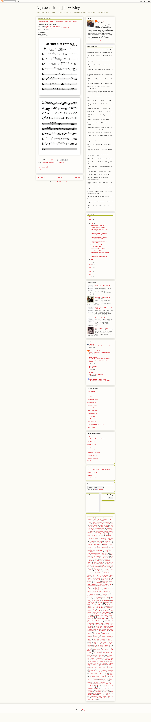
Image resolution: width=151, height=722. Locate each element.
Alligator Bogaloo (93, 525)
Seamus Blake (92, 669)
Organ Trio (108, 645)
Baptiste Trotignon (99, 531)
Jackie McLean (97, 590)
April (92, 259)
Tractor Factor (108, 693)
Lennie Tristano (100, 623)
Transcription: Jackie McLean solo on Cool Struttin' (100, 253)
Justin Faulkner (96, 612)
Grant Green (90, 396)
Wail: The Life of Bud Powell (97, 379)
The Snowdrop (99, 690)
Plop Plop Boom (90, 656)
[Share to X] (64, 160)
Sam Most (111, 666)
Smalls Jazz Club (92, 478)
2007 (91, 274)
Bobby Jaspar (100, 539)
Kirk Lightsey (106, 617)
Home (60, 177)
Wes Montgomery (102, 696)
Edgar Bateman (96, 568)
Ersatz (89, 572)
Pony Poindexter (100, 656)
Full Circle (98, 575)
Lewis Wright (109, 623)
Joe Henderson (105, 600)
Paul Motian (97, 649)
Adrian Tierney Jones (107, 520)
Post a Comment (44, 170)
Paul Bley (89, 649)
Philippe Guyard (104, 653)
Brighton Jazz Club (92, 436)
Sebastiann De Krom (109, 669)
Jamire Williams (107, 591)
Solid (110, 673)
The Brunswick (103, 687)
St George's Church (94, 676)
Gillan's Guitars (105, 579)
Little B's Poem (99, 626)
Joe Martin (100, 602)
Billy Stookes (109, 535)
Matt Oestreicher (105, 635)
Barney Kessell (108, 531)
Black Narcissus (94, 536)
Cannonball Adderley (104, 548)
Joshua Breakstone (92, 410)
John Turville (92, 606)
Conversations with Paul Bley (93, 553)
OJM (94, 645)
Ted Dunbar (90, 683)
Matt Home (97, 635)
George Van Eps (107, 578)
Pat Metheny (109, 648)
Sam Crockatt (104, 666)
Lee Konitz (108, 621)
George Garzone (96, 578)
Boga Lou (92, 541)
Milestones (103, 639)
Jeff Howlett (90, 597)
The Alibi (105, 685)
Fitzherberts (90, 573)
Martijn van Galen (96, 633)
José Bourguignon (91, 609)
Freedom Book (90, 575)
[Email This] (60, 160)
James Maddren (97, 591)
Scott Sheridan (102, 667)
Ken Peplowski (97, 613)
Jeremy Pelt (99, 597)
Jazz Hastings (91, 441)
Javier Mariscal (106, 593)
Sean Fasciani (100, 669)
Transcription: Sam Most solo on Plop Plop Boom (99, 245)
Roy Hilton (108, 664)
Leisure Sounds (90, 623)
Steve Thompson (105, 677)
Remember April (91, 449)
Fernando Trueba (107, 572)
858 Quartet (90, 517)
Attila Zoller (103, 529)
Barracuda (89, 532)
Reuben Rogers (94, 661)
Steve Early (96, 677)
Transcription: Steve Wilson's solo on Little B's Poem (100, 249)
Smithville (103, 673)
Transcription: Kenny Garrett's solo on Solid (99, 241)
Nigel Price (96, 642)
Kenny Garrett (104, 615)
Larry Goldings (95, 620)
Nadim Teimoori (100, 640)
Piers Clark (109, 655)
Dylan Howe (109, 563)
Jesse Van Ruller (92, 405)
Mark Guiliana (97, 632)
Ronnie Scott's (105, 663)
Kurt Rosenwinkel (92, 413)
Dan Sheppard (95, 554)
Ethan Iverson (97, 572)
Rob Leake (109, 661)
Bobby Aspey (110, 538)
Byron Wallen (105, 547)
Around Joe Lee (95, 529)
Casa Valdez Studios (95, 351)
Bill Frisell (101, 535)
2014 (91, 219)
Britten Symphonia (103, 546)
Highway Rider (110, 585)
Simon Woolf (110, 670)
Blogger (84, 710)
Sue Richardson (103, 680)
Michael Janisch (93, 638)
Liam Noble (89, 624)
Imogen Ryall (97, 588)
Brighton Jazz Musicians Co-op (96, 438)
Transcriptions (60, 162)
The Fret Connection (105, 688)
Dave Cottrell (106, 556)
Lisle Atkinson (90, 626)
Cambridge (95, 548)
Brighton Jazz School (92, 546)
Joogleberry (109, 607)
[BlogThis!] (62, 160)
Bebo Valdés (97, 532)
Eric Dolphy (105, 569)
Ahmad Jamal (92, 522)
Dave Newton (95, 557)
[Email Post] (57, 160)
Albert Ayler (107, 522)
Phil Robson (96, 653)
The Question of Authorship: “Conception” (99, 380)
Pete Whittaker (106, 650)
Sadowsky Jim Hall (92, 666)
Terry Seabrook (92, 685)
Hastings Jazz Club (105, 584)
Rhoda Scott (102, 661)
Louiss (103, 629)
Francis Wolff (100, 573)
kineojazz (90, 447)
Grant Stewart (52, 162)
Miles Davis (96, 639)
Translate (100, 489)
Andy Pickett (104, 526)
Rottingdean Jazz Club (93, 452)
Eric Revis (98, 570)
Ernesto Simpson (107, 570)
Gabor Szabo (105, 575)
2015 (91, 216)
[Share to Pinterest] (67, 160)
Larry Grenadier (105, 620)
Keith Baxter (106, 612)
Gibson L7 (98, 579)
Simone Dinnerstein (93, 671)
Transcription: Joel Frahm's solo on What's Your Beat (99, 238)
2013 (91, 221)
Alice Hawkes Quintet (107, 523)
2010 (91, 267)
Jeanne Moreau (96, 595)
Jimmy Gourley (97, 598)
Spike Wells (110, 675)
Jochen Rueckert (96, 600)
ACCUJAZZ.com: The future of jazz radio (98, 469)
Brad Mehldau (107, 541)
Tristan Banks (103, 694)
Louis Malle (89, 629)
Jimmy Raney (105, 598)
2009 (91, 269)
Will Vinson (104, 697)
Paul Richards (91, 419)
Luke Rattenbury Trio (102, 630)
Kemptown (89, 613)
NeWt (90, 642)
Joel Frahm (106, 602)
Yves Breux (94, 699)
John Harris (100, 21)
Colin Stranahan (108, 551)
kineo (110, 615)
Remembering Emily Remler (102, 297)
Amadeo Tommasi (104, 525)
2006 (91, 276)
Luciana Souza (90, 630)
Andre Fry (95, 526)
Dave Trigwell (104, 559)
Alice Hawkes (96, 523)
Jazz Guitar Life (91, 402)
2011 (90, 264)
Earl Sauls (108, 565)
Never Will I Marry (109, 640)
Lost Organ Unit (97, 627)
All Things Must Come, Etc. (96, 374)
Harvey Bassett (91, 584)
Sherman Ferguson (93, 670)
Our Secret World (96, 648)
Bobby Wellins (109, 539)
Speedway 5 (102, 675)
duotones (102, 563)
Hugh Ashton (105, 587)
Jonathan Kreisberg (92, 408)
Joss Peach (97, 610)
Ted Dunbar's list (99, 683)
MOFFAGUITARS (91, 640)
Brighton (96, 542)
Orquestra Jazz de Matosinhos (102, 646)
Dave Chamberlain (97, 556)
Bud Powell (97, 547)
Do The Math (93, 366)
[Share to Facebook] (65, 160)
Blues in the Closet (92, 538)
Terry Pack (108, 683)
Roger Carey (97, 663)
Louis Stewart (97, 629)
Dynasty (102, 565)
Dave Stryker (95, 559)
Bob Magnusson (102, 538)
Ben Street (96, 533)
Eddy (90, 568)
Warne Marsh (110, 694)
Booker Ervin (99, 541)
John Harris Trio (109, 604)
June (92, 223)
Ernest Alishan (91, 394)
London (105, 626)
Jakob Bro (105, 590)
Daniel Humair (105, 554)
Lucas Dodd (109, 629)
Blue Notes (109, 536)
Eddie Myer (110, 566)
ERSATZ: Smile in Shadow (102, 328)
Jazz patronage (103, 594)
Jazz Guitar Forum (92, 399)
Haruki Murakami (108, 582)
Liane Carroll (98, 624)
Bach (92, 531)
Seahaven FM (110, 667)
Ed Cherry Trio (95, 566)
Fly (95, 573)
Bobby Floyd (92, 539)
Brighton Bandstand (106, 542)
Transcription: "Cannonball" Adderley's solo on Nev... (98, 226)
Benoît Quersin (104, 534)
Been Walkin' (106, 532)
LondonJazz (93, 357)
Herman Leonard (101, 585)
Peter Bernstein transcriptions (95, 424)
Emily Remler (91, 391)
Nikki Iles (97, 643)
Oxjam (103, 648)
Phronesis (94, 655)
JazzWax (91, 344)
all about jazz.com (92, 472)
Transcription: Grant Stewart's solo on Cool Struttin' (99, 234)
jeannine (103, 595)
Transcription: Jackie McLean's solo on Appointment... (99, 230)
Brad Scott (89, 542)
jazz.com (89, 475)
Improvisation (106, 588)
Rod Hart (89, 663)
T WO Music (95, 682)
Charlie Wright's (99, 550)
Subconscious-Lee (91, 680)
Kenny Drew (96, 615)
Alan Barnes (100, 522)
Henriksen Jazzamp (91, 585)
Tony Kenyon (98, 691)
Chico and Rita (108, 550)
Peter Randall (106, 652)
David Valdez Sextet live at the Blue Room (100, 352)
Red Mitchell (99, 658)
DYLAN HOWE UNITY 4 (92, 565)
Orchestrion (100, 645)
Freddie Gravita (108, 573)
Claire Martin (97, 551)
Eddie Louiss (103, 566)
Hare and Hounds (97, 582)
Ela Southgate (105, 568)
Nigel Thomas (103, 642)
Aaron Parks (97, 520)
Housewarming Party (94, 587)
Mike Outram (91, 416)
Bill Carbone (94, 535)
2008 (91, 272)
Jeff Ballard (109, 595)
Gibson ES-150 (90, 579)
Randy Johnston (91, 658)
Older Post (78, 177)
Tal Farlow (102, 682)
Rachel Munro (109, 656)
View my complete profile (94, 40)
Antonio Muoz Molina (99, 528)
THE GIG (91, 373)
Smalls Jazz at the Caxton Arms (106, 671)
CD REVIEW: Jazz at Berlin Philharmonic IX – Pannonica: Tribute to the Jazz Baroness (99, 360)
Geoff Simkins (104, 576)
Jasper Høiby (97, 593)
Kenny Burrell (105, 613)
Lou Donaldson (108, 627)
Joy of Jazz (105, 610)
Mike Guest (106, 637)
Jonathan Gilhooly (102, 606)
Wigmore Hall (95, 697)
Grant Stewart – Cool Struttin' (52, 26)
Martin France (105, 633)
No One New (105, 643)
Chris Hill (89, 551)
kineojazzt (99, 616)
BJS (88, 536)
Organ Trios (90, 646)
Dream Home (95, 563)
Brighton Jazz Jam (107, 544)
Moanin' (110, 639)
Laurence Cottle (97, 621)
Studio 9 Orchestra (92, 458)
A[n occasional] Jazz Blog (58, 7)
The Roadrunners (92, 461)
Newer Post (41, 177)
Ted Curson (109, 682)
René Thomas (91, 427)
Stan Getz (104, 676)
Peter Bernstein (91, 421)
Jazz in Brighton (91, 444)
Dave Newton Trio (105, 557)
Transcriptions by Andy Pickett (99, 256)
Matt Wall (95, 636)
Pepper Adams (97, 650)
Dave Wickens (98, 560)
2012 (91, 262)
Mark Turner (105, 632)
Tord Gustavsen (98, 693)
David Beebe (107, 560)
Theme (106, 690)
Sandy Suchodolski (93, 667)
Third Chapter (92, 368)
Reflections (107, 658)
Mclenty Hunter (102, 636)
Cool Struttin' (45, 162)
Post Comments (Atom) (63, 182)
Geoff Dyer (95, 576)
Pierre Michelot (102, 655)
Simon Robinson (92, 455)
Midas (101, 637)
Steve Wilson (94, 679)
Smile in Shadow (93, 673)
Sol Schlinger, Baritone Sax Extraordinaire (100, 346)
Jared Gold (89, 593)
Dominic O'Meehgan (98, 562)
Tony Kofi (106, 691)
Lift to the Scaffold (107, 624)
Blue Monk (102, 536)
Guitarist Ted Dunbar (100, 317)
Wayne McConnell (93, 696)
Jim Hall (106, 597)
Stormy (100, 679)
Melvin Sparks (110, 636)
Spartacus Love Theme (92, 675)
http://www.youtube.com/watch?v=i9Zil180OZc (57, 27)
